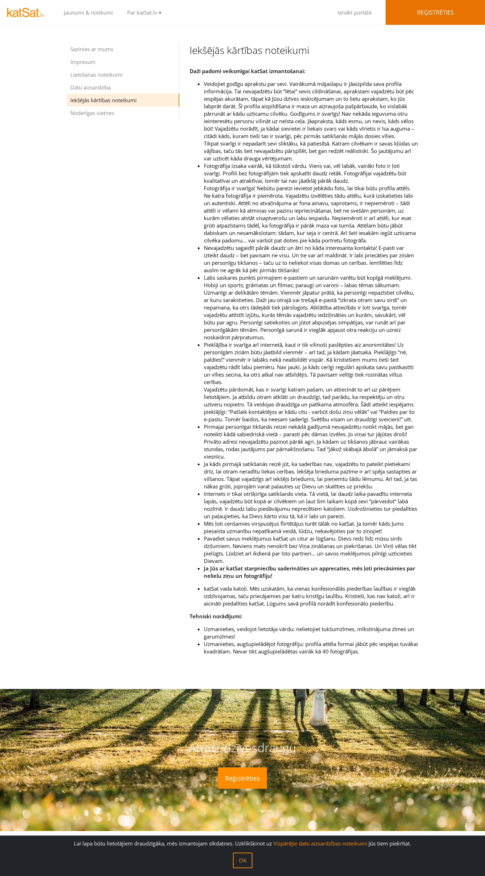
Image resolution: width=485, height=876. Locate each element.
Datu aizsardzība (90, 87)
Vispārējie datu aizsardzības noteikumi (320, 843)
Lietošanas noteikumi (96, 74)
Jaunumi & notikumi (88, 12)
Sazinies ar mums (91, 49)
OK (242, 860)
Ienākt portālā (354, 12)
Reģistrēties (435, 12)
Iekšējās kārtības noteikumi (103, 100)
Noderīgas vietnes (92, 112)
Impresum (83, 61)
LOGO (28, 12)
